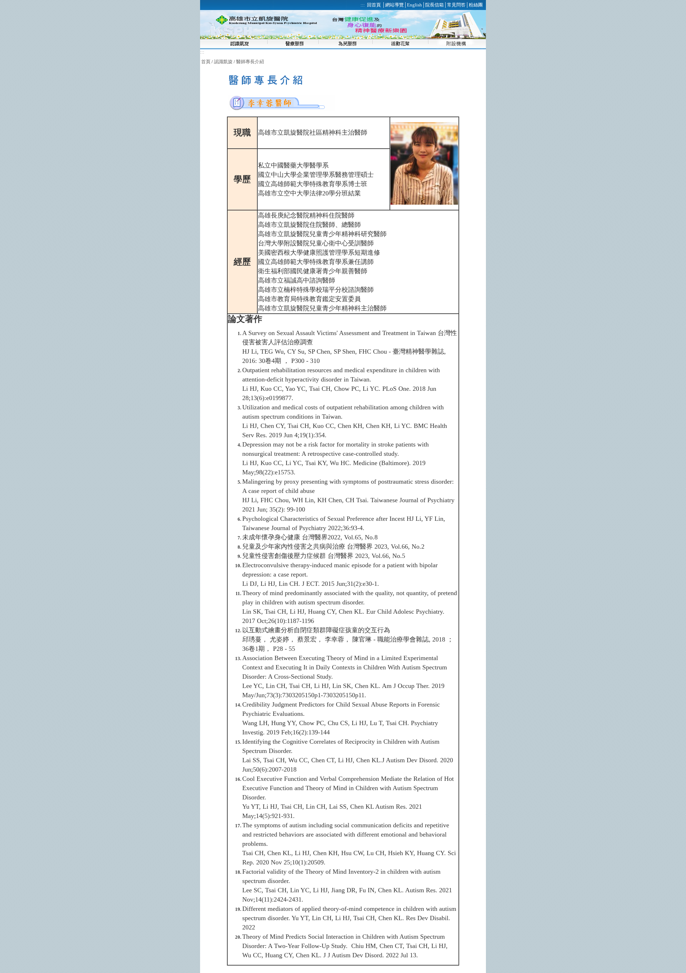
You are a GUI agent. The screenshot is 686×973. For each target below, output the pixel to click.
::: (202, 52)
